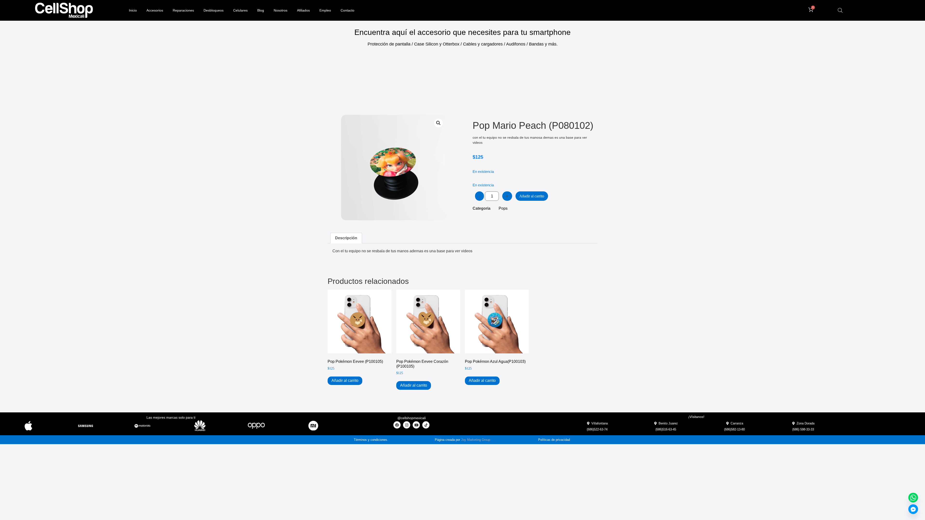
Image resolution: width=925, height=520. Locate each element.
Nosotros (280, 10)
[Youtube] (416, 425)
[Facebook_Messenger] (913, 509)
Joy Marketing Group (475, 440)
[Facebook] (397, 425)
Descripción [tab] (346, 238)
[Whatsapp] (913, 497)
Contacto (347, 10)
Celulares (240, 10)
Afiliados (303, 10)
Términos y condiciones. (371, 440)
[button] (438, 123)
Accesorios (154, 10)
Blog (260, 10)
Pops (503, 208)
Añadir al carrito (531, 196)
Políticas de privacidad (554, 440)
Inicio (133, 10)
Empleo (325, 10)
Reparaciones (183, 10)
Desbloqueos (214, 10)
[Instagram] (406, 425)
